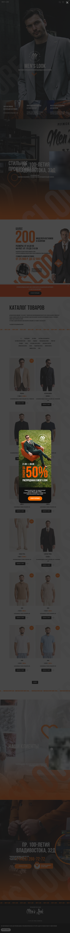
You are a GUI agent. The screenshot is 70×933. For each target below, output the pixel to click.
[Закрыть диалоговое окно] (67, 3)
